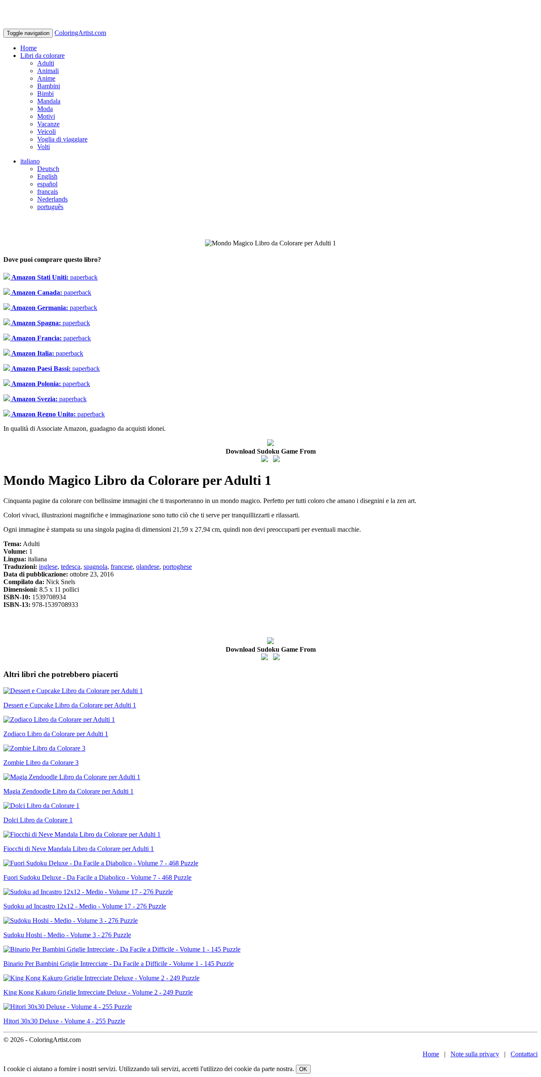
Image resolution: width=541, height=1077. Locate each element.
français (47, 191)
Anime (46, 78)
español (47, 184)
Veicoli (46, 131)
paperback (54, 277)
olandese (147, 566)
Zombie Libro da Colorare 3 (41, 762)
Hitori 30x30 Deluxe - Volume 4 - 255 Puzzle (64, 1021)
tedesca (70, 566)
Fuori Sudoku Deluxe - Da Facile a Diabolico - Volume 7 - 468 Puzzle (97, 877)
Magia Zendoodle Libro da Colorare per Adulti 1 (68, 791)
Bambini (48, 86)
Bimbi (45, 93)
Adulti (45, 63)
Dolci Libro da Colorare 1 (38, 820)
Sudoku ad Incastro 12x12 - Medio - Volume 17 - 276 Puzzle (84, 906)
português (50, 206)
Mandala (48, 101)
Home (28, 48)
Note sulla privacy (475, 1054)
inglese (48, 566)
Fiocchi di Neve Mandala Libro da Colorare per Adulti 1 (78, 848)
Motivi (46, 116)
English (47, 176)
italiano (30, 161)
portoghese (177, 566)
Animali (48, 70)
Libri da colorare (42, 55)
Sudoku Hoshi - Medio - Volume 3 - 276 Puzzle (67, 934)
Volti (43, 146)
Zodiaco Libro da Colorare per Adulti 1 (55, 733)
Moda (45, 108)
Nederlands (52, 199)
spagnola (95, 566)
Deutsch (48, 168)
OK (303, 1069)
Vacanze (48, 124)
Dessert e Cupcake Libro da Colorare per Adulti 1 (69, 705)
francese (122, 566)
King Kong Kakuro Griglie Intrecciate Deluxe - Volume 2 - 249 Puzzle (98, 992)
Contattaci (524, 1054)
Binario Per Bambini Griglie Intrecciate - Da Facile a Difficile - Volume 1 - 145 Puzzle (118, 963)
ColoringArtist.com (80, 32)
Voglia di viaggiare (62, 139)
